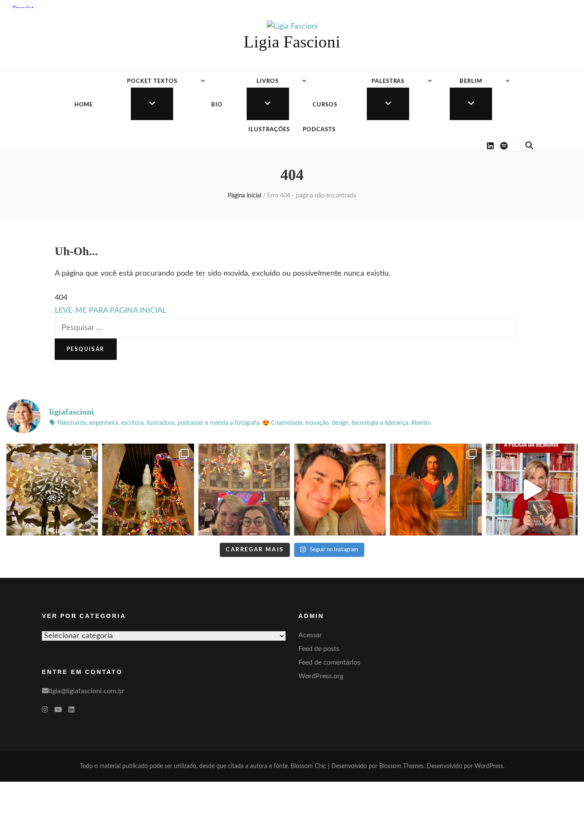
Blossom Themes (401, 766)
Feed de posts (318, 648)
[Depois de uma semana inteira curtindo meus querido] (435, 489)
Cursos (325, 105)
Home (83, 105)
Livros (268, 81)
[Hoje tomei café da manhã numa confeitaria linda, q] (52, 489)
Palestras (388, 81)
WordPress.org (320, 676)
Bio (217, 105)
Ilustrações (269, 129)
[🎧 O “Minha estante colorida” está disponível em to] (532, 489)
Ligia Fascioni (292, 41)
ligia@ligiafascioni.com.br (86, 691)
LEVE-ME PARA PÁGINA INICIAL (110, 311)
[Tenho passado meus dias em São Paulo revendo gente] (148, 489)
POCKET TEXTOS (152, 81)
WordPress (489, 766)
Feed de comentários (329, 662)
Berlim (471, 81)
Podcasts (319, 129)
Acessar (310, 635)
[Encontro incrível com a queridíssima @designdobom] (244, 489)
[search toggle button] (529, 145)
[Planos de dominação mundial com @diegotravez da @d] (340, 489)
